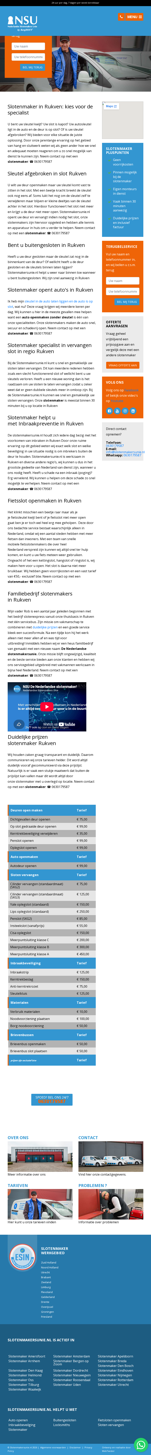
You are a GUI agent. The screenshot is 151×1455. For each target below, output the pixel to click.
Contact (88, 1137)
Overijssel (47, 1307)
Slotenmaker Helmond (24, 1375)
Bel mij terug (32, 67)
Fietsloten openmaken (114, 1420)
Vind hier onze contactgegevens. (102, 1174)
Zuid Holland (48, 1262)
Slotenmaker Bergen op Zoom (71, 1362)
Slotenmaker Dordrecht (70, 1370)
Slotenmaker (17, 1429)
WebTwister (108, 1450)
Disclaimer (75, 1447)
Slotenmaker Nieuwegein (72, 1375)
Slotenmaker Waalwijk (24, 1389)
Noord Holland (49, 1267)
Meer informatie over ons (27, 1174)
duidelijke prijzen (45, 627)
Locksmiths (61, 1425)
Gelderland (48, 1297)
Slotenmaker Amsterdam (71, 1356)
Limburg (46, 1287)
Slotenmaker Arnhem (24, 1361)
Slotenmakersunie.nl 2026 (23, 1447)
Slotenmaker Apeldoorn (115, 1356)
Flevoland (47, 1292)
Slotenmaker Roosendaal (71, 1380)
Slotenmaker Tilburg (23, 1384)
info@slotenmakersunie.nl (125, 452)
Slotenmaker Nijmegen (115, 1375)
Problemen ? (92, 1185)
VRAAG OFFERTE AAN (123, 365)
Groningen (47, 1312)
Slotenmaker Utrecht (113, 1384)
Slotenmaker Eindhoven (115, 1370)
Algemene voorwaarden (53, 1447)
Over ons (18, 1137)
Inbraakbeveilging (21, 1425)
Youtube (116, 401)
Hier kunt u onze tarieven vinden (32, 1222)
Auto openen (18, 1420)
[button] (121, 17)
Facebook (131, 390)
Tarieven (18, 1185)
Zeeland (46, 1282)
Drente (45, 1302)
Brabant (46, 1277)
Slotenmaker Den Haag (25, 1370)
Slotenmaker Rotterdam (115, 1380)
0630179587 (115, 446)
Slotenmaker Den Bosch (116, 1366)
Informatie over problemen (98, 1222)
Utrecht (45, 1272)
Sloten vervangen (111, 1425)
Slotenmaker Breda (112, 1361)
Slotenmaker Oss (21, 1380)
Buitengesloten (64, 1420)
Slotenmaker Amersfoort (26, 1356)
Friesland (46, 1316)
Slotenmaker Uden (67, 1384)
